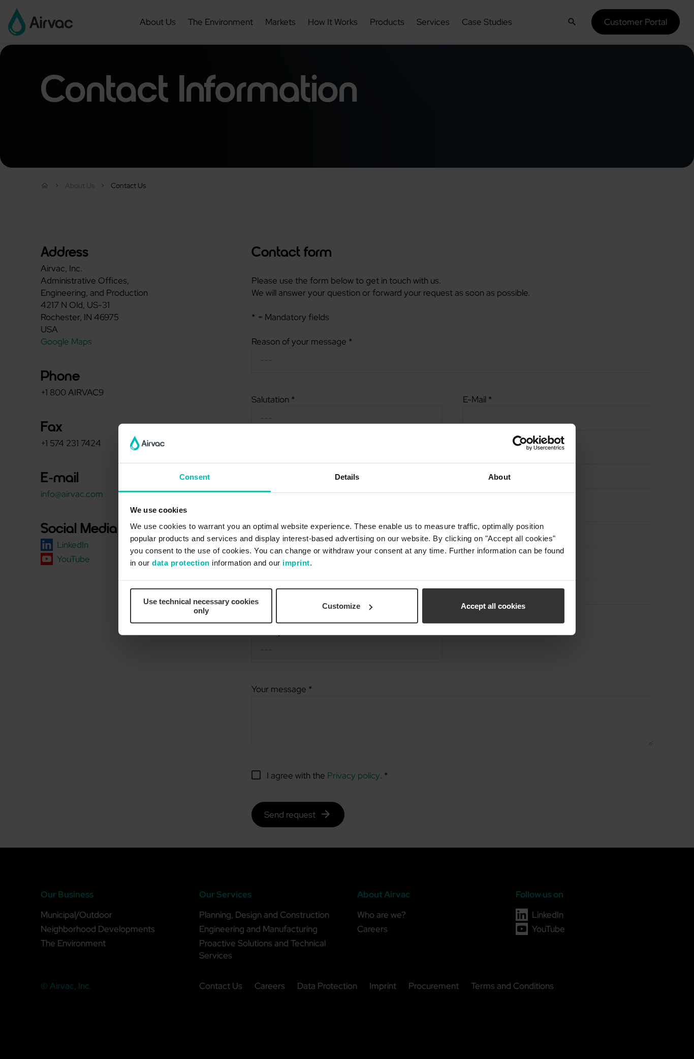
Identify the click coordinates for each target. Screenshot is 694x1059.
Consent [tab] (194, 477)
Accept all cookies (493, 606)
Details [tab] (347, 477)
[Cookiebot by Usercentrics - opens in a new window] (520, 443)
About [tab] (499, 477)
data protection (181, 562)
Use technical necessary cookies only (201, 605)
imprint (296, 562)
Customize (341, 606)
